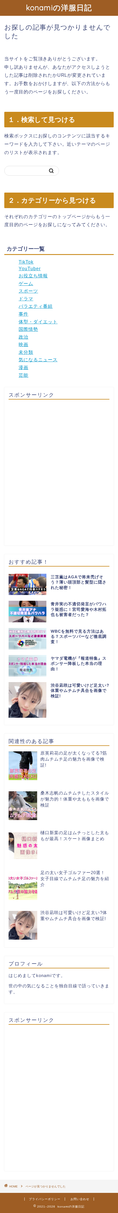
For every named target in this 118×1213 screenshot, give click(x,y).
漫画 (23, 367)
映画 (23, 344)
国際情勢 (28, 329)
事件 (23, 314)
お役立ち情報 (33, 275)
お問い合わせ (79, 1199)
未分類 (26, 352)
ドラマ (26, 298)
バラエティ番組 (36, 306)
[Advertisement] (59, 473)
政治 (23, 337)
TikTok (26, 262)
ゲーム (26, 283)
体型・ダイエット (38, 321)
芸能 (23, 375)
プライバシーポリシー (44, 1199)
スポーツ (28, 291)
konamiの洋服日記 (59, 7)
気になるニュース (38, 359)
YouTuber (30, 268)
